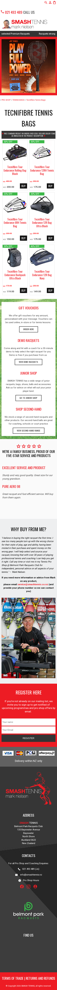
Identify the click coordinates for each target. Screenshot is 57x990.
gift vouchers (29, 307)
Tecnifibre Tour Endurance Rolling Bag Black (15, 170)
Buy (23, 186)
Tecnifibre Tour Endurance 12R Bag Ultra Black (42, 222)
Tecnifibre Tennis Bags (36, 100)
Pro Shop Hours (30, 880)
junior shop (28, 373)
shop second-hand (28, 409)
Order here (28, 329)
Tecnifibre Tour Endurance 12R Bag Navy (42, 274)
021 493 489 (11, 12)
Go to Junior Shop (28, 398)
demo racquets (28, 340)
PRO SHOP (6, 100)
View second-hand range (28, 430)
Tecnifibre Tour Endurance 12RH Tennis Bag (42, 170)
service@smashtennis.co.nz (32, 584)
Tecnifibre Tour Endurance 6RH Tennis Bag (15, 222)
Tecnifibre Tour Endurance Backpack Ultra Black (15, 274)
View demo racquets (28, 362)
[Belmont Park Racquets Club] (28, 926)
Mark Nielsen (18, 572)
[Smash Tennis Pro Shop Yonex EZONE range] (28, 66)
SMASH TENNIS (28, 986)
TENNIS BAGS (18, 100)
